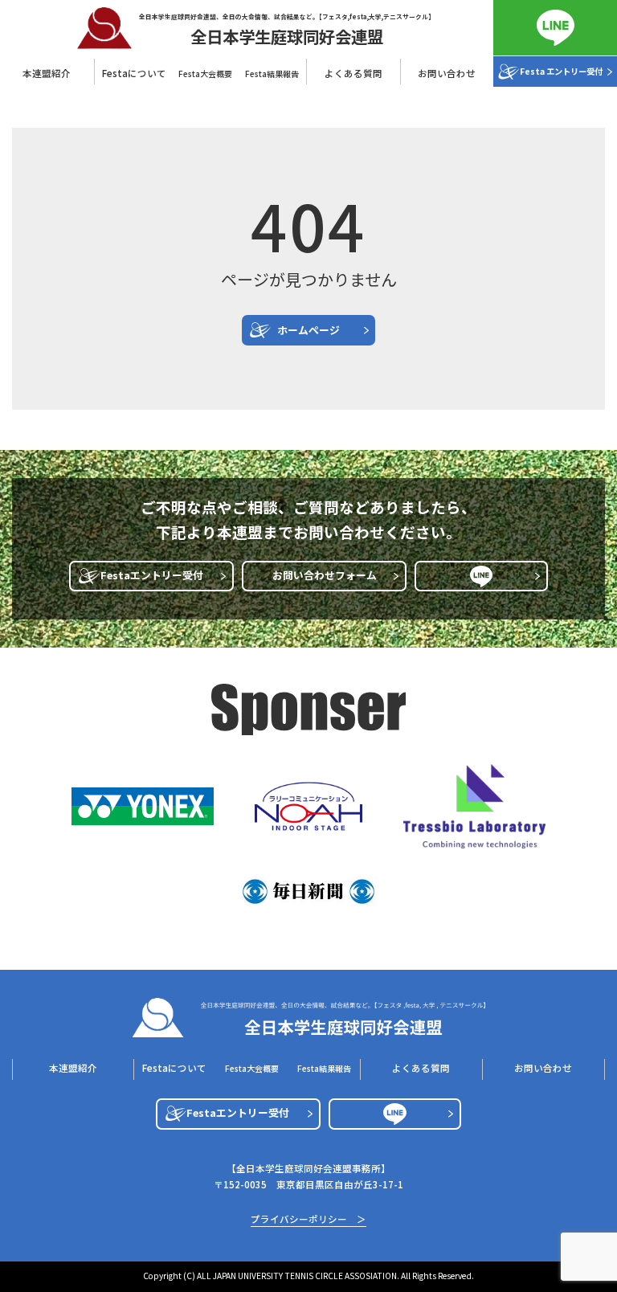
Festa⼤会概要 (205, 73)
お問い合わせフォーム (324, 575)
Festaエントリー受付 (151, 575)
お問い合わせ (447, 73)
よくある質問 (353, 73)
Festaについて (174, 1067)
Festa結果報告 (272, 73)
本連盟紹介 (46, 73)
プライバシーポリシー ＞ (308, 1219)
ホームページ (308, 329)
